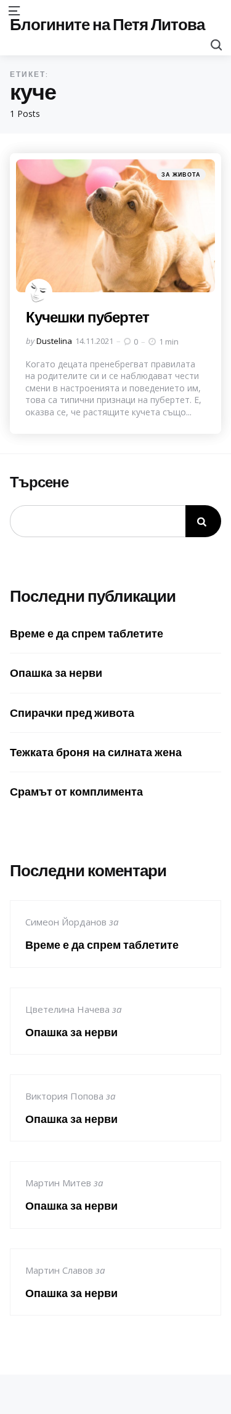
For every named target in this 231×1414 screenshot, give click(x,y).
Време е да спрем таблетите (86, 633)
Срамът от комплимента (76, 792)
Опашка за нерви (56, 673)
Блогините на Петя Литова (107, 24)
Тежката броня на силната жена (96, 752)
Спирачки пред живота (72, 713)
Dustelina (54, 340)
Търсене (39, 482)
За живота (181, 174)
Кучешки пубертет (87, 317)
